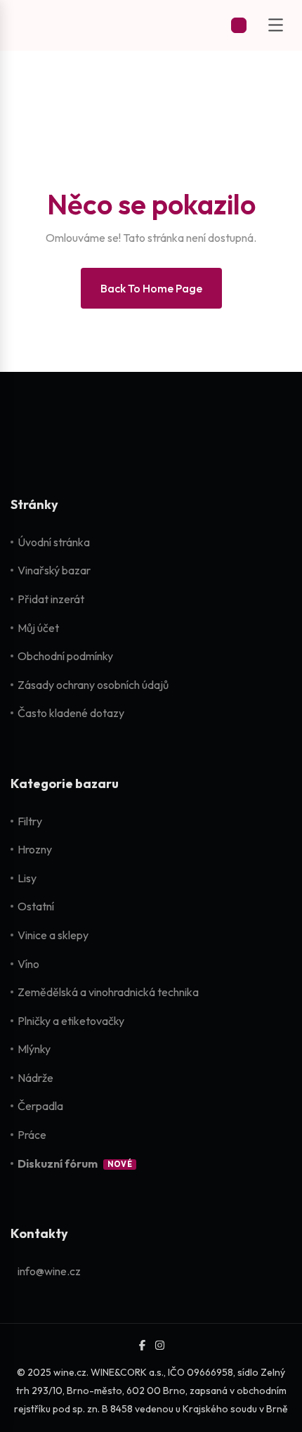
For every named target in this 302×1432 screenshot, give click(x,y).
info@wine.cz (49, 1271)
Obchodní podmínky (65, 656)
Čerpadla (40, 1106)
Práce (32, 1135)
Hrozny (35, 849)
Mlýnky (34, 1049)
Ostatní (36, 906)
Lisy (27, 878)
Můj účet (38, 628)
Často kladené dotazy (71, 713)
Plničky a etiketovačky (71, 1021)
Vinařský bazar (54, 570)
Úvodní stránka (54, 542)
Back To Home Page (151, 288)
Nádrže (35, 1078)
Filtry (30, 821)
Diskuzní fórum (58, 1163)
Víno (28, 964)
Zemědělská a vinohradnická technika (108, 992)
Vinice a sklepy (53, 935)
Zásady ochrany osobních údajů (93, 685)
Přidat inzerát (51, 599)
